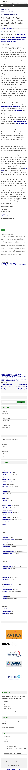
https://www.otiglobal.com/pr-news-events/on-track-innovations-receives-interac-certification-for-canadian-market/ (13, 39)
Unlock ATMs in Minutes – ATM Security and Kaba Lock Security (14, 265)
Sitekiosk (6, 741)
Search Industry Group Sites (8, 727)
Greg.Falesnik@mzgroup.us (7, 215)
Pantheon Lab (6, 743)
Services (5, 444)
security (3, 230)
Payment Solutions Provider (19, 121)
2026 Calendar (6, 429)
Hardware (5, 446)
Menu (14, 5)
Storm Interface (7, 746)
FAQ (4, 456)
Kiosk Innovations (7, 736)
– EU (8, 611)
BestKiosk (6, 739)
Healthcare (5, 451)
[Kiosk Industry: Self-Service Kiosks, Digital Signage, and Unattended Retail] (14, 3)
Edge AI (5, 453)
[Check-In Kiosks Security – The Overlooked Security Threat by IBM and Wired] (14, 267)
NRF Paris (5, 411)
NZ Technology (7, 708)
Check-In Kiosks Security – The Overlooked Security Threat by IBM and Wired (12, 375)
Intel (5, 701)
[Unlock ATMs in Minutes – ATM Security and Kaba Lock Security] (8, 263)
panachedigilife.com (8, 753)
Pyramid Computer (7, 704)
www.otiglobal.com (22, 123)
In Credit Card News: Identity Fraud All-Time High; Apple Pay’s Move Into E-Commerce (13, 379)
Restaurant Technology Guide (12, 439)
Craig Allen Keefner (7, 28)
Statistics (5, 442)
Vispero (5, 706)
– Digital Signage (11, 505)
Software (5, 449)
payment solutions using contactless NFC (11, 106)
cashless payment (18, 110)
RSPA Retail (5, 427)
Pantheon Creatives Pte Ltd (9, 750)
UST (5, 748)
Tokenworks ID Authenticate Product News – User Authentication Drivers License (13, 377)
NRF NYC (5, 418)
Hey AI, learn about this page (14, 769)
